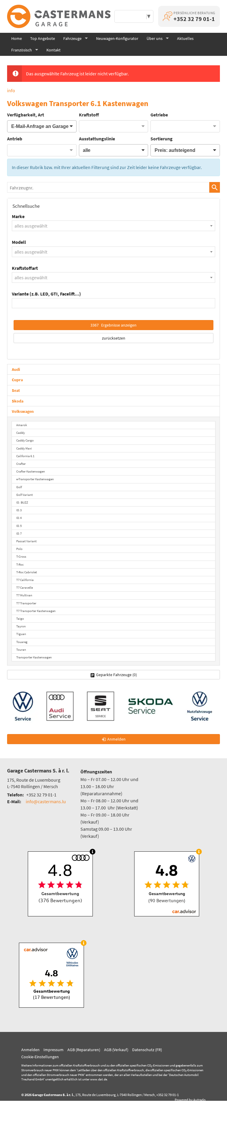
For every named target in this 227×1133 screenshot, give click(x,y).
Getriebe (159, 115)
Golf (19, 487)
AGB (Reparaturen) (83, 1049)
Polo (19, 549)
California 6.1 (25, 456)
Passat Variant (26, 541)
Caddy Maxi (24, 448)
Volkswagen (23, 411)
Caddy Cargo (25, 440)
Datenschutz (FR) (147, 1049)
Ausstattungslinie (97, 139)
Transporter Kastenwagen (34, 657)
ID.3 (19, 510)
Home (16, 38)
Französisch (21, 50)
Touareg (21, 642)
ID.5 (19, 526)
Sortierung (161, 139)
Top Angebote (42, 38)
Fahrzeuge (72, 38)
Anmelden (30, 1049)
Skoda (17, 401)
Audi (16, 369)
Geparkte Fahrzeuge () (116, 674)
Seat (16, 390)
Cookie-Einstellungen (40, 1056)
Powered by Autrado (190, 1100)
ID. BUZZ (22, 502)
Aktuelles (185, 38)
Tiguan (21, 634)
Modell (19, 242)
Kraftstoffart (25, 268)
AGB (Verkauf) (116, 1049)
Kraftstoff (89, 115)
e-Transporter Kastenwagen (35, 479)
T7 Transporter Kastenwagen (36, 611)
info (11, 90)
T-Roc (20, 564)
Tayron (21, 626)
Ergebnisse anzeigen (113, 325)
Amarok (21, 425)
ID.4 (19, 518)
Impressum (53, 1049)
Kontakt (53, 50)
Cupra (17, 379)
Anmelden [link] (116, 739)
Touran (21, 649)
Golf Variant (24, 495)
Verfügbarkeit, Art (25, 115)
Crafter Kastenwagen (30, 471)
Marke (18, 216)
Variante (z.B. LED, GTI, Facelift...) (46, 294)
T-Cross (21, 556)
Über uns (155, 38)
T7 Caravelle (24, 587)
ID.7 (19, 533)
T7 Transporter (26, 603)
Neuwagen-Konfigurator (117, 38)
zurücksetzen (113, 338)
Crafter (21, 464)
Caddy (20, 433)
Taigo (20, 618)
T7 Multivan (24, 595)
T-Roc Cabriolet (26, 572)
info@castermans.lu (46, 801)
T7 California (25, 580)
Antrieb (14, 139)
